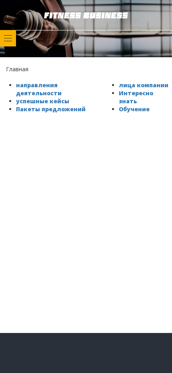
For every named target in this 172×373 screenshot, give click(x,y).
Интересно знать (136, 97)
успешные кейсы (42, 101)
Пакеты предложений (51, 109)
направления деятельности (39, 89)
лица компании (143, 85)
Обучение (134, 109)
